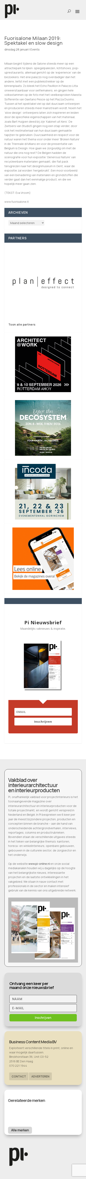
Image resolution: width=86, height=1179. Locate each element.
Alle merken (20, 1130)
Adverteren (40, 1076)
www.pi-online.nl (39, 864)
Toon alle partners (22, 324)
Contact (19, 1076)
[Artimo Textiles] (43, 282)
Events (35, 49)
